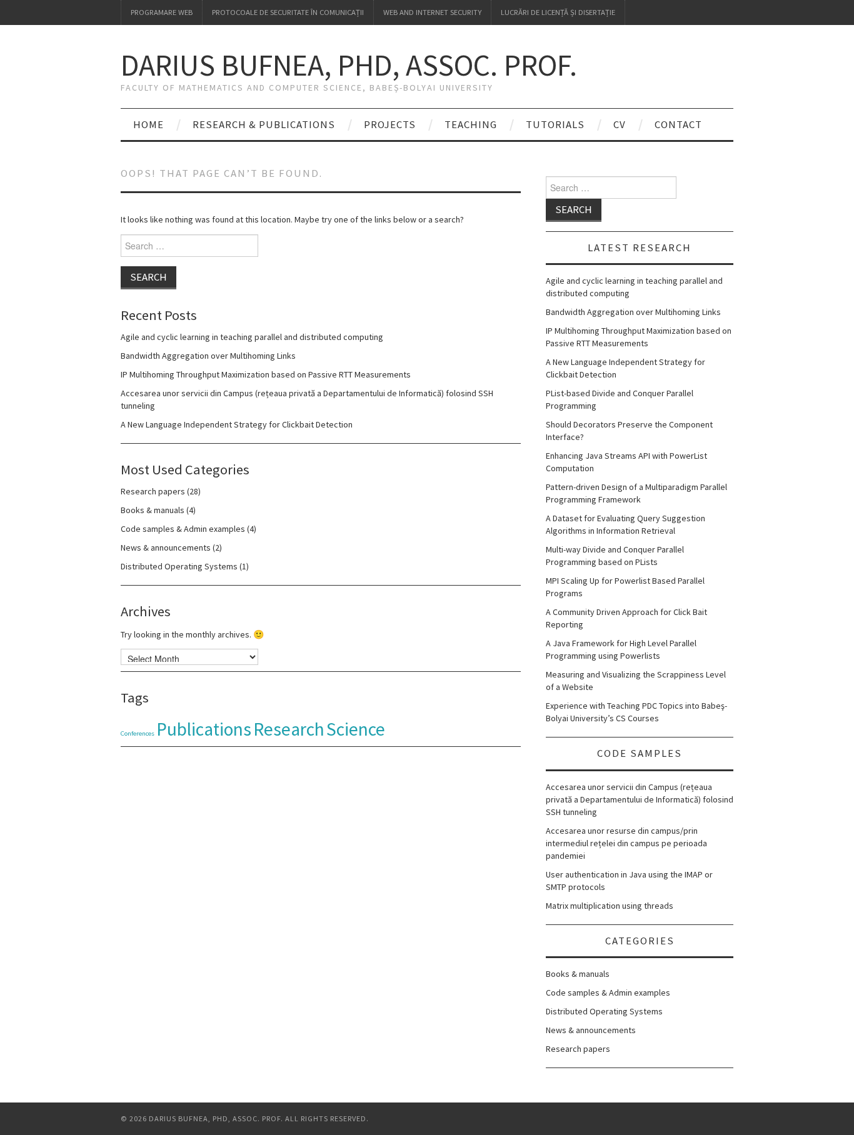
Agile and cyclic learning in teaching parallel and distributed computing (252, 336)
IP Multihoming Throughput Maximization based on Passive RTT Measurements (266, 374)
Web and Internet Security (432, 12)
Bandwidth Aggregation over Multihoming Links (208, 355)
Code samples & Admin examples (183, 528)
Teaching (471, 124)
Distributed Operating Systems (179, 566)
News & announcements (166, 547)
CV (619, 124)
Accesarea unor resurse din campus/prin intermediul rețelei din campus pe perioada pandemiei (626, 843)
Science (355, 729)
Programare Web (162, 12)
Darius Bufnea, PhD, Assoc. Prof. (349, 65)
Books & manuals (152, 510)
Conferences (137, 733)
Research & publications (264, 124)
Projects (390, 124)
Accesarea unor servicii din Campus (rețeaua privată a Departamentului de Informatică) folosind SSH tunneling (639, 799)
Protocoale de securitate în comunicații (288, 12)
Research (288, 729)
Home (148, 124)
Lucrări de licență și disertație (558, 12)
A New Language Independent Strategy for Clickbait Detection (237, 424)
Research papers (153, 491)
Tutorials (555, 124)
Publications (203, 729)
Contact (678, 124)
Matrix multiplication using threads (609, 905)
